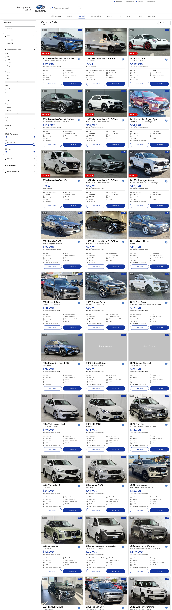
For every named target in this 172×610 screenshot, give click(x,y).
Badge (6, 117)
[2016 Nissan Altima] (149, 225)
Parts (119, 16)
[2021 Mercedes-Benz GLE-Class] (106, 103)
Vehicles (69, 16)
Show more (20, 82)
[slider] (6, 137)
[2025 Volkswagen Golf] (62, 408)
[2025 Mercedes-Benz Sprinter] (106, 42)
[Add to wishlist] (79, 59)
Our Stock (82, 16)
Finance (139, 16)
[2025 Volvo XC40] (62, 469)
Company (151, 16)
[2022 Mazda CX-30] (62, 225)
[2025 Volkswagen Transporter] (106, 530)
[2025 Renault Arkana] (62, 591)
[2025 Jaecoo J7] (62, 530)
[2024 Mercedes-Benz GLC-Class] (62, 103)
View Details (52, 84)
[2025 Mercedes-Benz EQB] (62, 347)
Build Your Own (55, 16)
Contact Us (72, 84)
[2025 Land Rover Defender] (149, 530)
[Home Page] (32, 8)
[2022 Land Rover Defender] (149, 591)
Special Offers (96, 16)
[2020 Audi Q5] (149, 408)
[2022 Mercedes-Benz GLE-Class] (106, 164)
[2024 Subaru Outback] (106, 347)
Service (109, 16)
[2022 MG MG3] (106, 408)
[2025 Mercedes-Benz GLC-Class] (106, 225)
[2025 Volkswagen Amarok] (149, 164)
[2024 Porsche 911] (149, 42)
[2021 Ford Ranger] (149, 286)
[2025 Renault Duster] (62, 286)
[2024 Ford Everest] (149, 469)
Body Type (8, 125)
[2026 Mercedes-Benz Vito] (62, 164)
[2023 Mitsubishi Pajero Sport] (149, 103)
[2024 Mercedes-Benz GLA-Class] (62, 42)
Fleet (129, 16)
